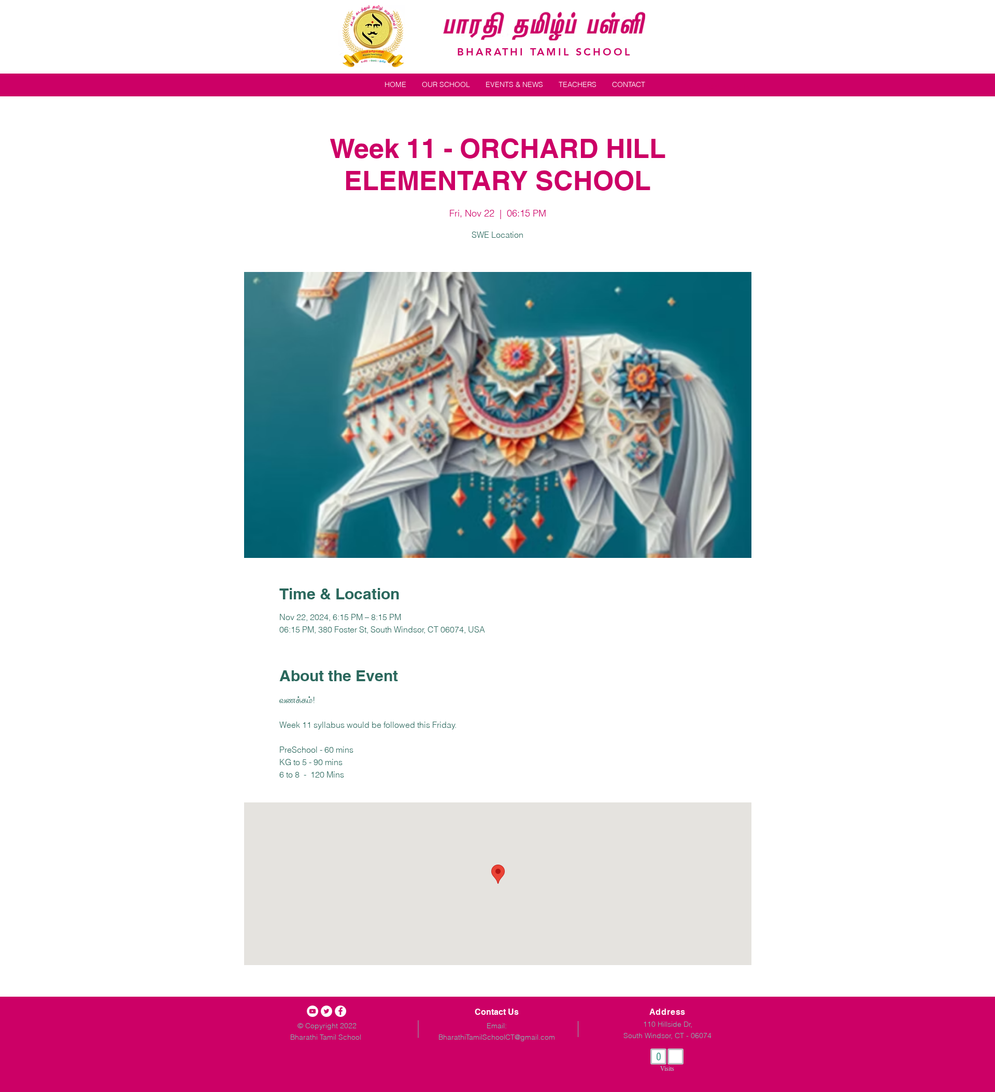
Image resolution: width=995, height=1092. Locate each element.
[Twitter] (326, 1011)
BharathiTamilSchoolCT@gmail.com (496, 1037)
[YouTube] (312, 1011)
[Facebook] (340, 1011)
